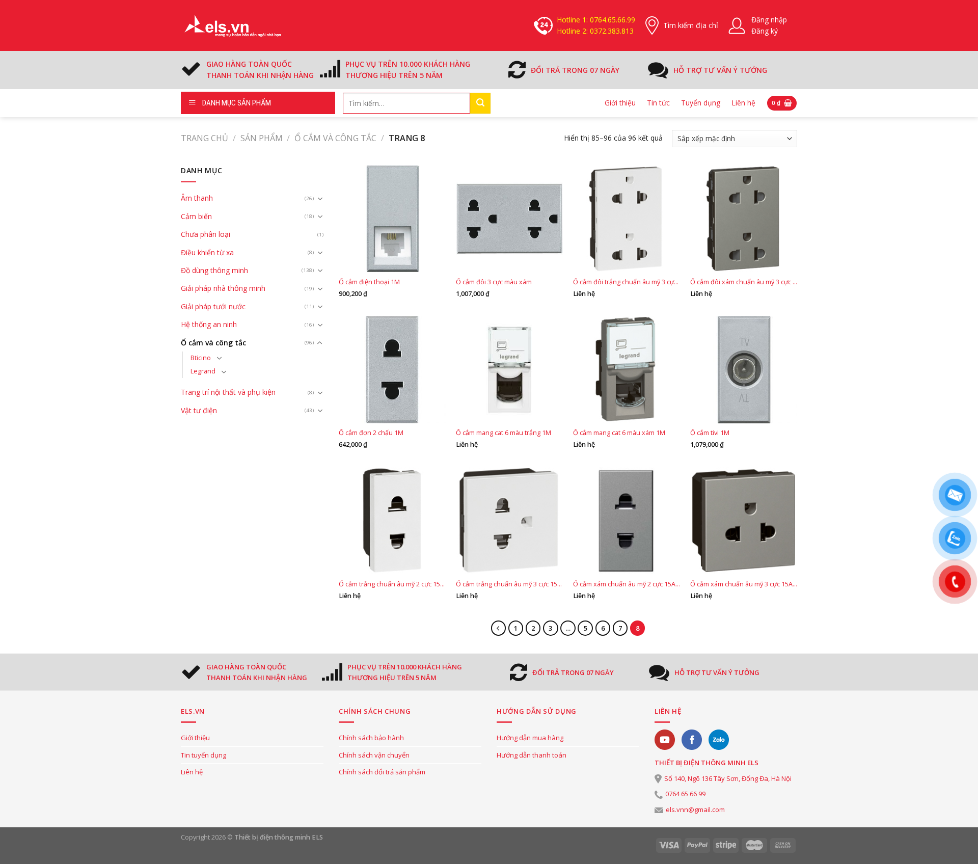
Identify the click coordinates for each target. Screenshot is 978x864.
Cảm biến (196, 216)
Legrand (203, 371)
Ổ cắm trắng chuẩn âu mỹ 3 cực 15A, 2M (509, 584)
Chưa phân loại (205, 234)
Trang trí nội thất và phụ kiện (228, 392)
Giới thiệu (620, 102)
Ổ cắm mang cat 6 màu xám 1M (619, 433)
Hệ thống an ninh (209, 324)
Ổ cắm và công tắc (335, 138)
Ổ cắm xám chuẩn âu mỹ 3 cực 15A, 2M (743, 584)
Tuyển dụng (700, 102)
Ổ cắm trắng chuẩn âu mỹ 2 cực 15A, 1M (392, 584)
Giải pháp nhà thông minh (223, 288)
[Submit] (480, 103)
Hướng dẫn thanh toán (531, 755)
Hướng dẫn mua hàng (530, 737)
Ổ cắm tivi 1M (709, 433)
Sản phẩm (261, 138)
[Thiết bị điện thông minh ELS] (232, 25)
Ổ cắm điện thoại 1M (369, 282)
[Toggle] (319, 198)
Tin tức (658, 102)
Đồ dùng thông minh (214, 270)
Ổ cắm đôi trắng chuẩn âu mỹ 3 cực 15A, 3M (626, 282)
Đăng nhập (769, 19)
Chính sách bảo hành (371, 737)
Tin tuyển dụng (203, 755)
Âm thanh (197, 198)
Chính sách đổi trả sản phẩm (382, 771)
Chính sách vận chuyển (374, 755)
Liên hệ (743, 102)
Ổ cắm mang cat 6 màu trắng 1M (503, 433)
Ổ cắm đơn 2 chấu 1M (371, 433)
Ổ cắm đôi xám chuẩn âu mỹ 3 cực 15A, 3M (743, 282)
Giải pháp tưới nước (213, 306)
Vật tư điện (199, 410)
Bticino (201, 358)
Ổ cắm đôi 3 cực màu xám (494, 282)
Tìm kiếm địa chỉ (690, 25)
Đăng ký (764, 31)
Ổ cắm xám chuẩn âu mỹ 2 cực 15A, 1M (626, 584)
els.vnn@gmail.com (695, 809)
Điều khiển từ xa (207, 252)
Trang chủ (204, 138)
